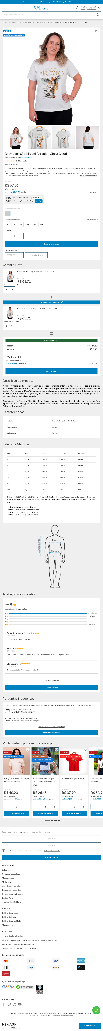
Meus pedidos (8, 878)
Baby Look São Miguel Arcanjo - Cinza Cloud (35, 272)
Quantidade (9, 231)
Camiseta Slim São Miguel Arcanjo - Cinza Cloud (37, 308)
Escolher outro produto (49, 302)
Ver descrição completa (88, 176)
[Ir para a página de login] (77, 7)
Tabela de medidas (91, 220)
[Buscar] (98, 14)
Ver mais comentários (51, 680)
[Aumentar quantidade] (20, 236)
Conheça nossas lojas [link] (11, 874)
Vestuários (12, 22)
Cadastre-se (51, 857)
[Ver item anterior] (3, 2)
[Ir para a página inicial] (40, 7)
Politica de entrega (10, 913)
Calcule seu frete (11, 250)
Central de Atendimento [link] (12, 894)
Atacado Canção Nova (11, 902)
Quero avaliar (51, 688)
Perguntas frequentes (11, 890)
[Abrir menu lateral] (3, 8)
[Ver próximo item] (100, 2)
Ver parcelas (93, 192)
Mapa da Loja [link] (7, 925)
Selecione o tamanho (11, 285)
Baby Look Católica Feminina (46, 22)
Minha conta (7, 882)
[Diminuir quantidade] (8, 236)
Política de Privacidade (52, 851)
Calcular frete (36, 255)
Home (5, 22)
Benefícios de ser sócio (11, 886)
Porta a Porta (7, 898)
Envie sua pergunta (51, 732)
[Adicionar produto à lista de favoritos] (96, 31)
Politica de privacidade (11, 921)
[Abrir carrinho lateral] (99, 8)
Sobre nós (6, 870)
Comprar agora (51, 244)
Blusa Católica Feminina (25, 22)
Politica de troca (9, 917)
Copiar (38, 201)
